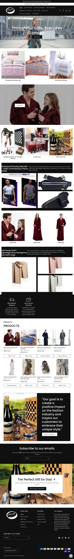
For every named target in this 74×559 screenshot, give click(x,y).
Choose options (45, 356)
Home (22, 514)
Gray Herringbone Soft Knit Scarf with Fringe (61, 377)
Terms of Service (42, 522)
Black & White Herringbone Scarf (44, 377)
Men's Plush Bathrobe (59, 347)
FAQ (38, 524)
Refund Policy (41, 516)
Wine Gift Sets (24, 516)
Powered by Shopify (19, 555)
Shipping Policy (41, 519)
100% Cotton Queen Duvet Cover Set (27, 348)
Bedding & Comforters (26, 522)
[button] (63, 10)
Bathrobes (23, 519)
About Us (22, 524)
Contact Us (23, 527)
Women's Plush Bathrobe (10, 377)
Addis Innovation (11, 555)
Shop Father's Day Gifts (37, 488)
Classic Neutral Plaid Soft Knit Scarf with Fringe (28, 377)
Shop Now (37, 37)
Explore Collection (49, 434)
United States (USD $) (10, 550)
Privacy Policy (41, 514)
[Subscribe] (48, 458)
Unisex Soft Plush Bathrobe (10, 347)
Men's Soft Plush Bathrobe (44, 347)
